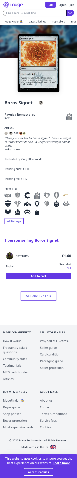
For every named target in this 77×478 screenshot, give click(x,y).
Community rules (15, 359)
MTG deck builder (15, 372)
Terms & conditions (53, 414)
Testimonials (12, 365)
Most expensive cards (18, 427)
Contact (45, 407)
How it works (12, 341)
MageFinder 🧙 (13, 400)
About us (46, 400)
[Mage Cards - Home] (13, 5)
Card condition (50, 354)
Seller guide (48, 348)
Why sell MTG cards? (54, 341)
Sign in (63, 5)
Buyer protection (15, 421)
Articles (8, 379)
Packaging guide (51, 361)
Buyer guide (11, 407)
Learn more (61, 463)
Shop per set (12, 414)
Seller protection (52, 368)
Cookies (45, 427)
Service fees (48, 421)
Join (72, 5)
